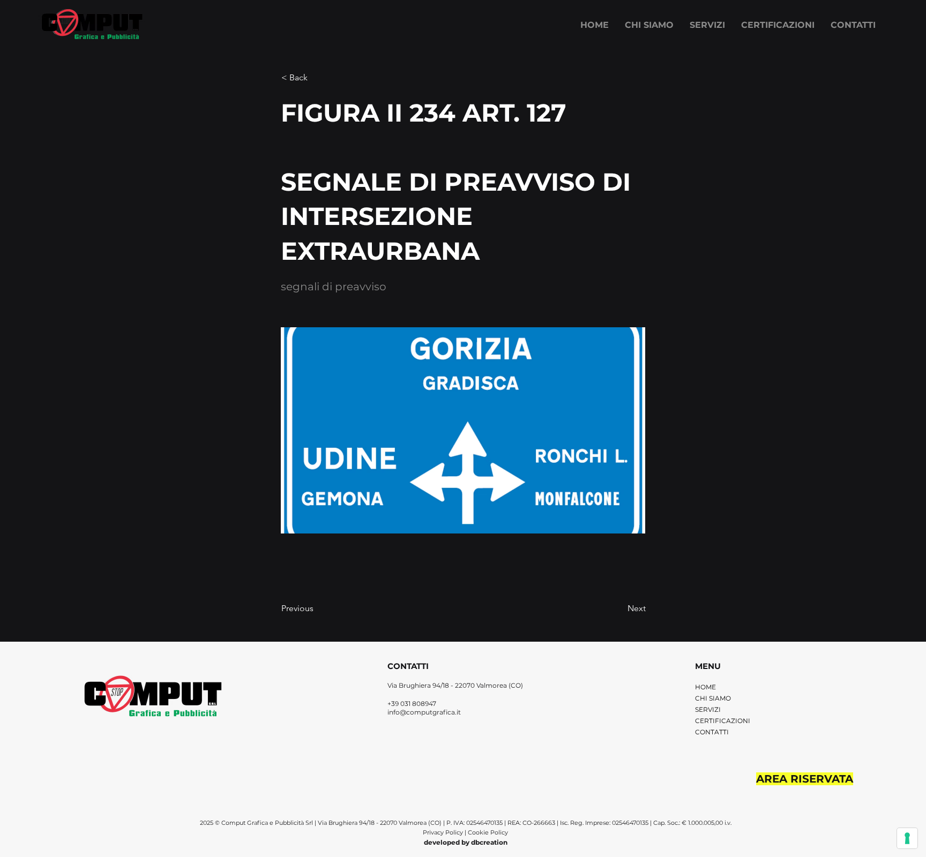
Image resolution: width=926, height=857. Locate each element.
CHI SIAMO (713, 698)
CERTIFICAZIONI (722, 721)
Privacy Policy (444, 832)
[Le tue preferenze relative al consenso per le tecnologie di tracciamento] (907, 838)
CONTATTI (712, 732)
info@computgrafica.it (424, 712)
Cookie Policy (488, 832)
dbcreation (489, 842)
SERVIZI (708, 709)
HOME (705, 687)
